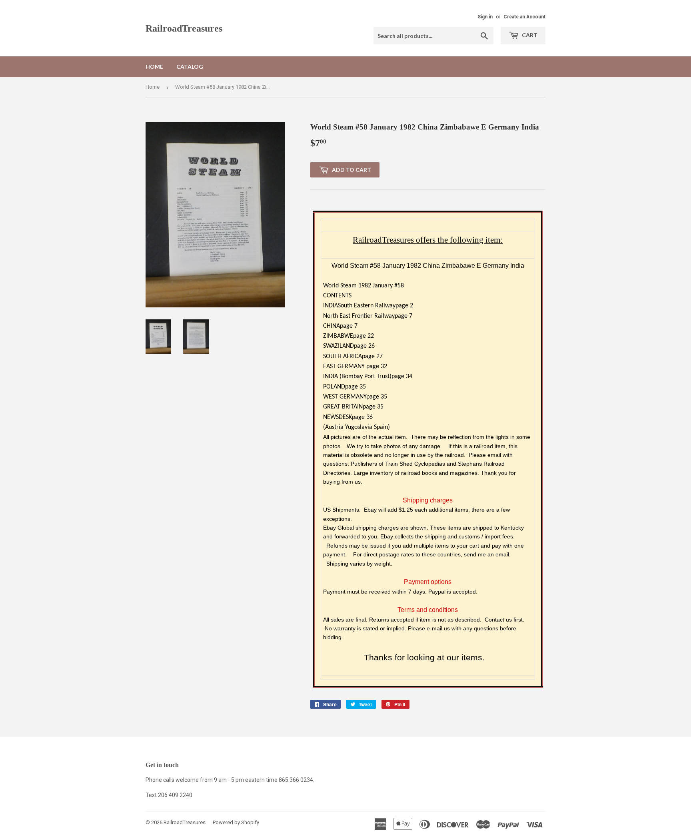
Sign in (485, 17)
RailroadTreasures (184, 28)
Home (154, 66)
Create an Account (524, 17)
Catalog (189, 66)
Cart (529, 35)
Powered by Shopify (236, 822)
